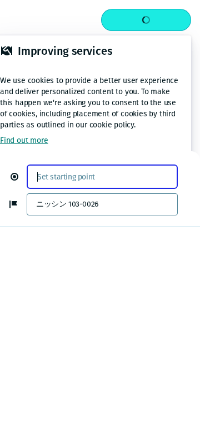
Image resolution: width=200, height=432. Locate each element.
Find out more (24, 140)
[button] (19, 177)
